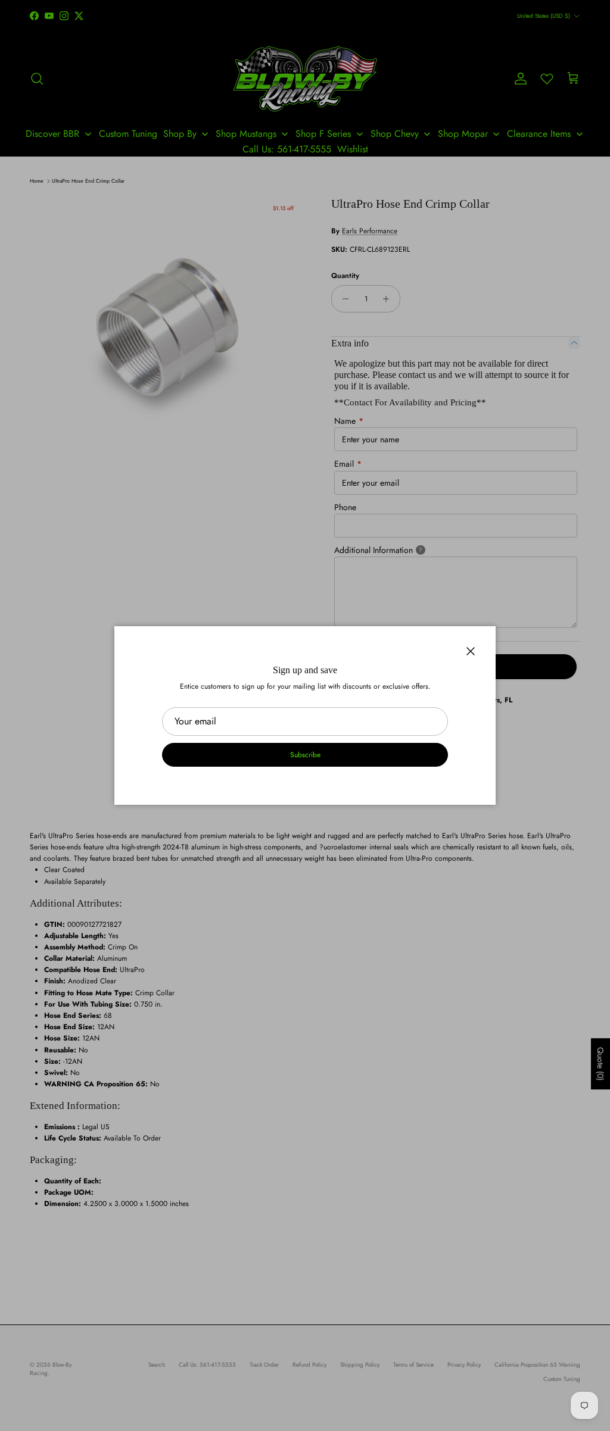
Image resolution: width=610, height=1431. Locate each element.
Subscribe (305, 754)
